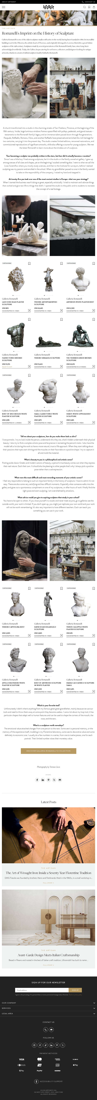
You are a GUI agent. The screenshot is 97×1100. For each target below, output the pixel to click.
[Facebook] (37, 780)
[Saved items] (89, 7)
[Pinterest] (48, 780)
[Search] (84, 7)
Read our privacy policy (75, 995)
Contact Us (90, 2)
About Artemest (9, 2)
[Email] (60, 780)
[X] (54, 780)
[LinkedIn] (51, 1045)
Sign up (75, 990)
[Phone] (45, 1029)
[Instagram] (34, 1045)
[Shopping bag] (94, 7)
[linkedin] (43, 780)
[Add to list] (29, 263)
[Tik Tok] (45, 1045)
